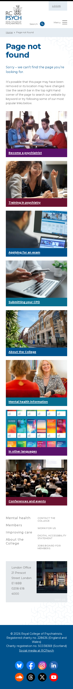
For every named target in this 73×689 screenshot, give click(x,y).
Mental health (18, 518)
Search (42, 24)
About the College (15, 541)
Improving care (19, 532)
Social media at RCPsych (36, 650)
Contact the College (46, 519)
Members (14, 525)
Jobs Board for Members (49, 547)
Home (9, 32)
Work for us (47, 528)
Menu (57, 22)
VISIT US (60, 599)
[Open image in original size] (14, 14)
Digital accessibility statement (52, 537)
